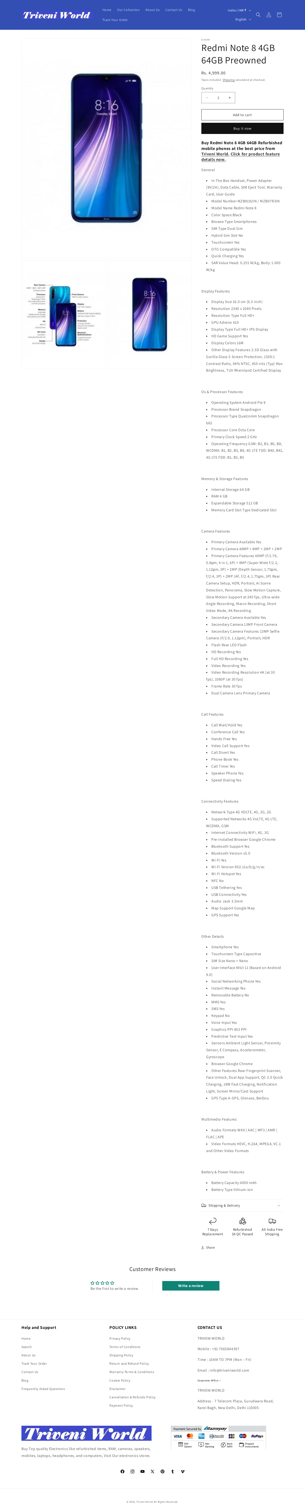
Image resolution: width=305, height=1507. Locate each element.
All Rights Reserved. (166, 1501)
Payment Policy (121, 1405)
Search (26, 1347)
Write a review (190, 1285)
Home (25, 1338)
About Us (28, 1355)
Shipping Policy (121, 1355)
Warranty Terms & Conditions (131, 1372)
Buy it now (243, 128)
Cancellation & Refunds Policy (132, 1397)
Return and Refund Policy (129, 1363)
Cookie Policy (119, 1380)
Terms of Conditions (124, 1347)
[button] (258, 15)
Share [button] (210, 1247)
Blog (24, 1380)
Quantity (207, 88)
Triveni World (144, 1501)
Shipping (229, 80)
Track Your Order (34, 1363)
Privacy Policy (119, 1338)
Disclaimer (117, 1389)
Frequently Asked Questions (43, 1389)
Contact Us (29, 1372)
